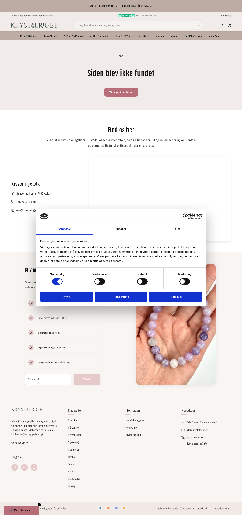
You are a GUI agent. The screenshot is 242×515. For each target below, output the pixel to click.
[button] (28, 36)
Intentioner (73, 449)
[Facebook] (24, 467)
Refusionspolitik (222, 508)
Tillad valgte (121, 296)
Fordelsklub (225, 15)
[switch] (99, 281)
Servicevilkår (204, 508)
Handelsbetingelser (135, 420)
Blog (70, 471)
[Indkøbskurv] (229, 25)
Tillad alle (175, 296)
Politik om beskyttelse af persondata (175, 508)
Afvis (66, 296)
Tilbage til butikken (121, 92)
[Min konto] (222, 25)
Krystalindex (74, 435)
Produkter (73, 420)
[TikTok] (34, 467)
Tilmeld (87, 379)
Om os (71, 464)
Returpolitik (131, 427)
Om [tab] (177, 228)
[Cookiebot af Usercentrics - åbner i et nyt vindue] (185, 216)
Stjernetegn (74, 442)
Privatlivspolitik (133, 435)
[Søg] (199, 25)
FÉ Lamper (74, 427)
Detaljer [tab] (121, 228)
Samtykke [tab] (64, 228)
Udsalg (71, 486)
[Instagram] (14, 467)
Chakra (72, 457)
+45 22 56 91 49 (26, 202)
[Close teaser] (40, 504)
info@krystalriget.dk (28, 210)
